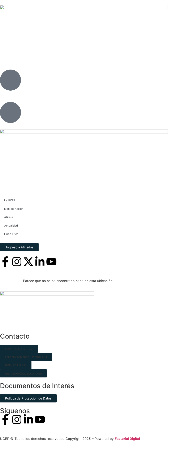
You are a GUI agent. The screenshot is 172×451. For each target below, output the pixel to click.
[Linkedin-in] (28, 419)
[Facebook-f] (5, 419)
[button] (19, 349)
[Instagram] (17, 419)
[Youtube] (40, 419)
